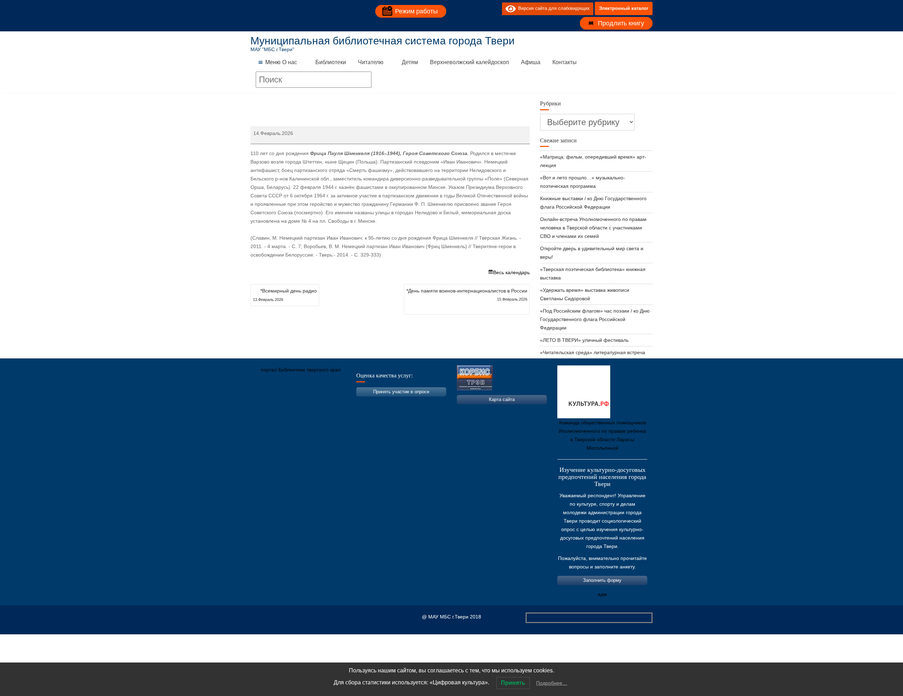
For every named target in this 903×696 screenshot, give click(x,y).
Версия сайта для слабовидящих (553, 8)
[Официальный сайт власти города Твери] (393, 402)
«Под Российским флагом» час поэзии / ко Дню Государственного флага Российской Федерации (595, 319)
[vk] (482, 8)
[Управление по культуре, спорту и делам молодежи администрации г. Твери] (372, 402)
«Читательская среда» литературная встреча (592, 352)
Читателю (370, 62)
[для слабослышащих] (495, 8)
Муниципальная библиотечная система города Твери (382, 41)
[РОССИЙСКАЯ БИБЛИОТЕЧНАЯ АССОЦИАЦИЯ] (329, 402)
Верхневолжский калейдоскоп (469, 62)
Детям (410, 62)
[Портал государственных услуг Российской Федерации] (287, 402)
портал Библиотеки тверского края (301, 369)
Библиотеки (330, 62)
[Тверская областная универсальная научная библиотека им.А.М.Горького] (308, 402)
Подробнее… (551, 683)
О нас (289, 62)
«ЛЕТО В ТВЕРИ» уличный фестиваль (584, 340)
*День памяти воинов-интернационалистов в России (466, 294)
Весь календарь (511, 272)
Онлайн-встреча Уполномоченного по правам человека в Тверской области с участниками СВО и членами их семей (593, 227)
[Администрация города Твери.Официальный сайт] (266, 402)
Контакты (564, 62)
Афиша (530, 62)
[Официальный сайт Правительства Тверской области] (351, 402)
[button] (272, 62)
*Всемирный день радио (285, 295)
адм (602, 594)
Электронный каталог (623, 8)
